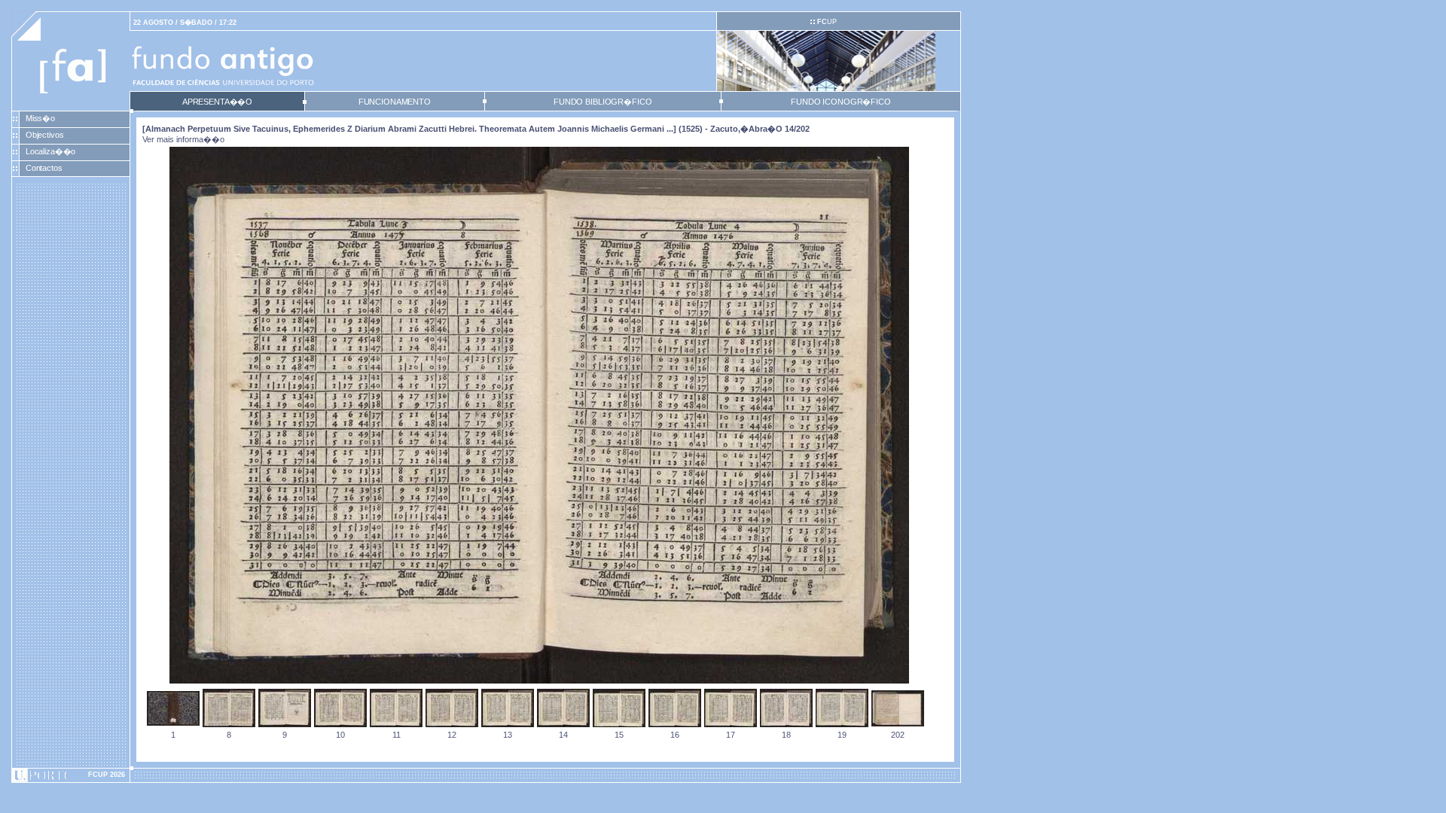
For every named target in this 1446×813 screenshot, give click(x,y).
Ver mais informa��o (183, 139)
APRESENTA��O (217, 101)
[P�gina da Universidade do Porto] (71, 775)
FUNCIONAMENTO (394, 101)
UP (827, 22)
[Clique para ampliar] (539, 680)
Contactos (44, 167)
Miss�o (40, 118)
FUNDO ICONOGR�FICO (841, 101)
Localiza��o (51, 151)
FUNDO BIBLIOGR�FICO (602, 101)
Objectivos (45, 134)
